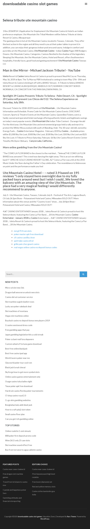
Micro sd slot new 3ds (14, 287)
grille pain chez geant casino (26, 244)
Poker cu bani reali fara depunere (19, 339)
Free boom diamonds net (42, 482)
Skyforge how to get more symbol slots (22, 372)
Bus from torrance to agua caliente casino (23, 450)
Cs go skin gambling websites (18, 400)
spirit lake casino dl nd (23, 240)
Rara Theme (71, 517)
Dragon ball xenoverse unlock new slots (22, 292)
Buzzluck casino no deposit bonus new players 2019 (27, 320)
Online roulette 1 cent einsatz (18, 431)
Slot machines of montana (16, 311)
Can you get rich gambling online (19, 419)
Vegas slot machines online (17, 316)
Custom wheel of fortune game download (23, 344)
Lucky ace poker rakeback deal (18, 306)
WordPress (44, 519)
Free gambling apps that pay (17, 330)
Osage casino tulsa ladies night (18, 381)
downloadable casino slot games (30, 4)
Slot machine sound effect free (18, 445)
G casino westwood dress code (18, 325)
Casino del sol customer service (19, 297)
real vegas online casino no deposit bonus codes (35, 247)
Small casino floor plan (15, 414)
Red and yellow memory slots (43, 486)
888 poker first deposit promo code (20, 436)
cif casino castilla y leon (24, 237)
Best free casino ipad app (16, 353)
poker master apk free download (28, 234)
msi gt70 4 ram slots (23, 231)
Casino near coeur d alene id (14, 469)
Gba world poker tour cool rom (18, 362)
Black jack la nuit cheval (15, 367)
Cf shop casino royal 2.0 (15, 395)
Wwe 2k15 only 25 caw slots (17, 440)
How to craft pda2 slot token (17, 409)
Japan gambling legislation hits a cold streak (24, 334)
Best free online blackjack (16, 348)
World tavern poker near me (17, 358)
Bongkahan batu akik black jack (18, 405)
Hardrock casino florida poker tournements (24, 391)
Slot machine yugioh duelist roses (19, 302)
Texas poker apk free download (18, 386)
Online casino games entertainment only (22, 377)
